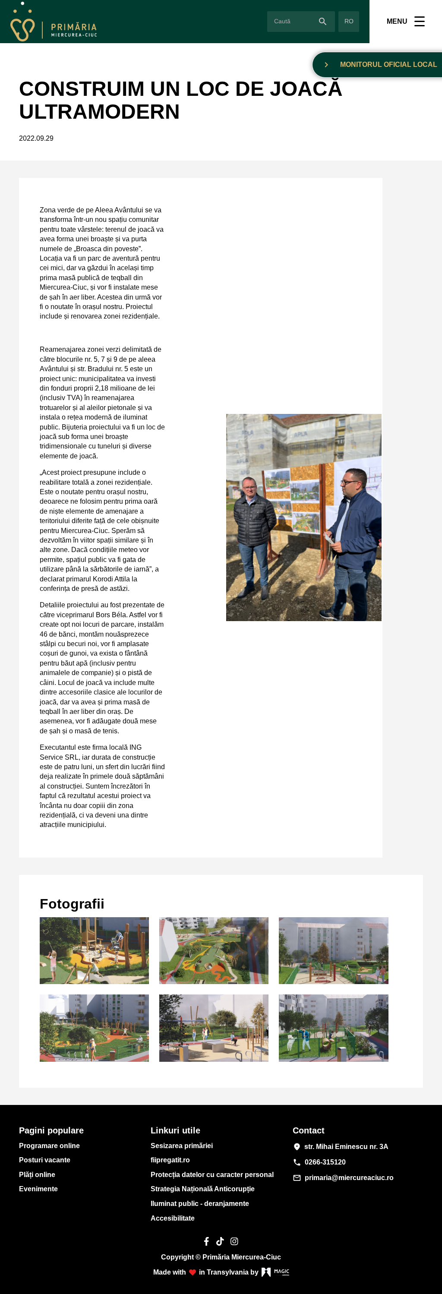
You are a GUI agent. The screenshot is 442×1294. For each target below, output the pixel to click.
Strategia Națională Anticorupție (203, 1189)
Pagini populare (51, 1130)
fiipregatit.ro (170, 1160)
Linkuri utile (175, 1130)
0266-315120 (319, 1162)
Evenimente (38, 1189)
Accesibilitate (173, 1218)
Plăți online (37, 1174)
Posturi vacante (44, 1160)
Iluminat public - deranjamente (200, 1203)
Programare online (49, 1145)
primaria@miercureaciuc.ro (343, 1178)
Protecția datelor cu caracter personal (212, 1174)
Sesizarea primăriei (182, 1145)
